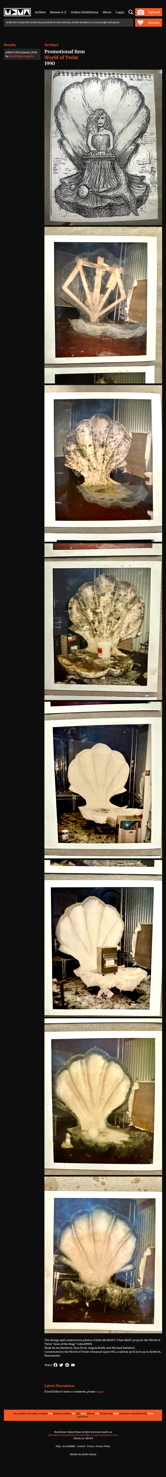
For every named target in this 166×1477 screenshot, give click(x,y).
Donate (154, 23)
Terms (90, 1446)
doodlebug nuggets (21, 56)
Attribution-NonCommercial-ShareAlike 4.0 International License (83, 1435)
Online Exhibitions (84, 12)
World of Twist (61, 57)
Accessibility (69, 1446)
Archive (40, 12)
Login (120, 12)
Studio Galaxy (89, 1454)
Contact (81, 1446)
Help (58, 1446)
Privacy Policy (102, 1446)
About (106, 12)
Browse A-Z (58, 12)
